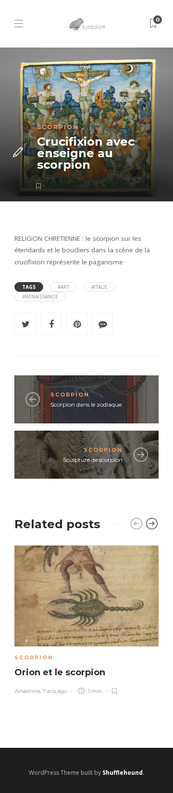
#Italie (99, 287)
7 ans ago (55, 691)
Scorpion (58, 127)
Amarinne (27, 691)
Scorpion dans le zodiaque (86, 404)
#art (63, 287)
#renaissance (40, 296)
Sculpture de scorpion (93, 459)
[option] (86, 618)
